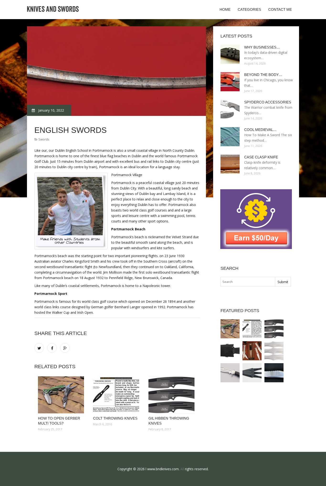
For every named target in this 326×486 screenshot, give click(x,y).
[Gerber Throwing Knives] (230, 350)
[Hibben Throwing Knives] (274, 350)
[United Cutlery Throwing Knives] (252, 372)
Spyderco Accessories (267, 102)
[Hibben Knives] (230, 372)
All (182, 469)
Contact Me (280, 9)
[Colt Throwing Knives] (117, 394)
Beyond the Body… (263, 75)
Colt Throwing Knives (115, 418)
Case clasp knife (261, 157)
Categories (249, 9)
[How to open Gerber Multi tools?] (62, 394)
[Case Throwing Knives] (252, 350)
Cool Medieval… (260, 130)
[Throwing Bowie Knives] (274, 372)
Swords (43, 139)
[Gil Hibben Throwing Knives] (172, 394)
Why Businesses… (262, 47)
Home (225, 9)
